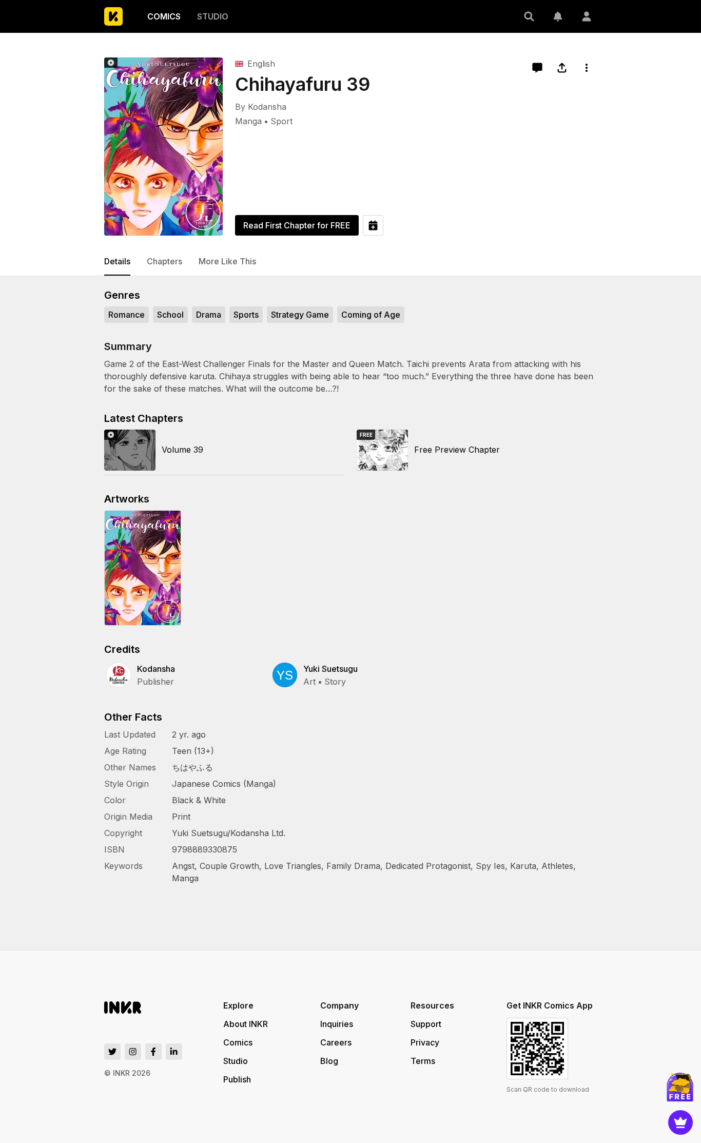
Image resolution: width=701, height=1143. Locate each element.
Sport (281, 121)
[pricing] (680, 1122)
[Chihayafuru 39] (163, 146)
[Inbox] (558, 16)
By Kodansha (260, 107)
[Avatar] (586, 16)
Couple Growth (229, 866)
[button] (529, 16)
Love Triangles (292, 866)
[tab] (117, 262)
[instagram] (133, 1051)
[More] (586, 67)
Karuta (523, 866)
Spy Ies (490, 866)
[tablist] (350, 262)
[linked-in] (174, 1051)
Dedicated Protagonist (428, 866)
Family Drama (353, 866)
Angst (183, 866)
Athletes (557, 866)
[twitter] (112, 1051)
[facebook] (153, 1051)
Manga (248, 121)
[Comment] (537, 67)
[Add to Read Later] (373, 225)
